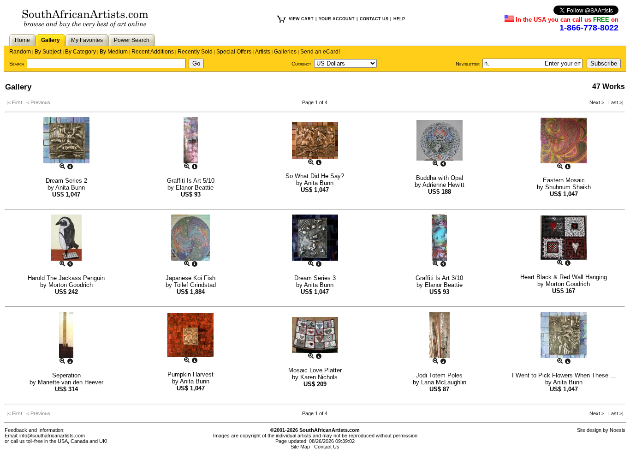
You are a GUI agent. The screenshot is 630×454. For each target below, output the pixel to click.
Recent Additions (152, 51)
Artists (262, 51)
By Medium (114, 51)
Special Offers (233, 51)
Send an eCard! (320, 51)
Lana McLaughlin (443, 382)
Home (22, 40)
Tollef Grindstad (195, 284)
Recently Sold (195, 51)
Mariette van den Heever (70, 382)
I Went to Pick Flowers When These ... (564, 375)
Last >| (615, 102)
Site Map (300, 446)
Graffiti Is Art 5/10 (190, 180)
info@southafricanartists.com (52, 435)
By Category (80, 51)
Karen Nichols (319, 377)
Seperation (66, 375)
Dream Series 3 (315, 278)
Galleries (285, 51)
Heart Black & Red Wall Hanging (563, 277)
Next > (597, 102)
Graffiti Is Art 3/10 (439, 278)
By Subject (48, 51)
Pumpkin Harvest (190, 374)
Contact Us (326, 446)
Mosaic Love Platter (315, 370)
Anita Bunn (70, 187)
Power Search (131, 40)
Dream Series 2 (66, 180)
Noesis (617, 430)
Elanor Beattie (195, 187)
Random (20, 51)
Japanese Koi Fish (190, 278)
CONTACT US (374, 19)
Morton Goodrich (70, 284)
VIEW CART (301, 19)
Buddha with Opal (439, 177)
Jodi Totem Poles (439, 375)
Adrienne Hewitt (443, 184)
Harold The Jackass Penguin (66, 278)
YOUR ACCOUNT (337, 19)
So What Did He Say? (314, 176)
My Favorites (87, 40)
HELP (399, 19)
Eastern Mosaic (564, 180)
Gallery (50, 40)
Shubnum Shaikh (568, 187)
